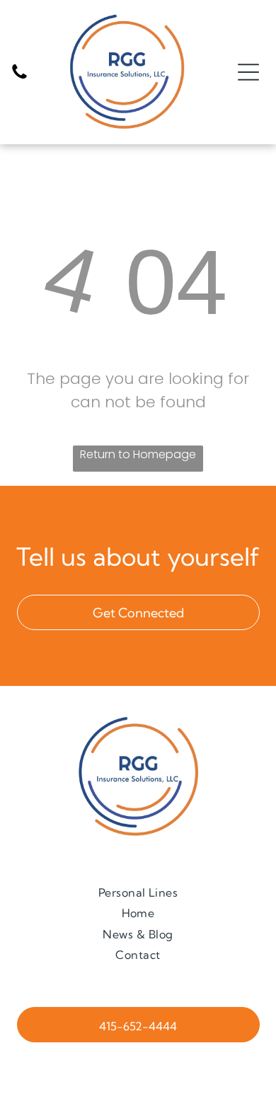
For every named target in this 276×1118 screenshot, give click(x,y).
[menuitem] (138, 892)
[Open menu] (248, 72)
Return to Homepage (138, 454)
